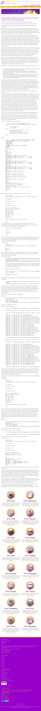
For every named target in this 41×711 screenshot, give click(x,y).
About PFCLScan (10, 506)
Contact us (3, 666)
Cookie (30, 538)
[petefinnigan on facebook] (4, 701)
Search (19, 1)
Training (14, 6)
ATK (11, 538)
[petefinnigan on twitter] (6, 701)
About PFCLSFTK (10, 633)
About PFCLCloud (30, 596)
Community (34, 1)
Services (8, 6)
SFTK (11, 626)
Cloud (30, 591)
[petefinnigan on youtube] (8, 701)
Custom (11, 591)
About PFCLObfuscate (30, 506)
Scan (11, 501)
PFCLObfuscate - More (4, 672)
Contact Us (38, 1)
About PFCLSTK (30, 614)
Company (31, 6)
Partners (25, 6)
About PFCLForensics (30, 524)
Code (11, 519)
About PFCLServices (11, 579)
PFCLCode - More (4, 673)
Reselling (20, 6)
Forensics (30, 519)
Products (3, 6)
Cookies (2, 664)
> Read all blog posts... (5, 692)
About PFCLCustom (11, 596)
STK (30, 608)
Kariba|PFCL (22, 705)
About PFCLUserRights (11, 614)
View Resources (3, 660)
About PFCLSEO (11, 561)
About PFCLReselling (30, 632)
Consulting (30, 573)
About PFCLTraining (30, 561)
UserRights (11, 608)
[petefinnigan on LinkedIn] (2, 701)
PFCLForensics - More (4, 674)
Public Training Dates (4, 697)
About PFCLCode (10, 525)
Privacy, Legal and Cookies (24, 1)
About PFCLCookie (30, 542)
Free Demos (30, 1)
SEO (11, 556)
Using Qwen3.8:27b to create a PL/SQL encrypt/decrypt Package (16, 690)
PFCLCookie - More (4, 677)
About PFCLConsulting (30, 578)
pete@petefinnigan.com (35, 4)
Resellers (2, 661)
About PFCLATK (11, 543)
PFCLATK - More (3, 676)
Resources (38, 6)
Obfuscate (30, 501)
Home (2, 15)
